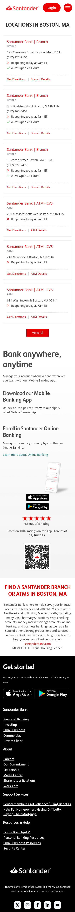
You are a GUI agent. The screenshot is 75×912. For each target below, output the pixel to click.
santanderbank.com (37, 644)
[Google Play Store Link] (37, 509)
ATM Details (39, 230)
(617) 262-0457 (17, 111)
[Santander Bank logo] (22, 7)
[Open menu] (68, 7)
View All (37, 333)
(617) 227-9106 (17, 57)
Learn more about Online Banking (25, 454)
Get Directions (16, 79)
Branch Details (40, 79)
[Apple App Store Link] (37, 500)
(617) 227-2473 (17, 165)
